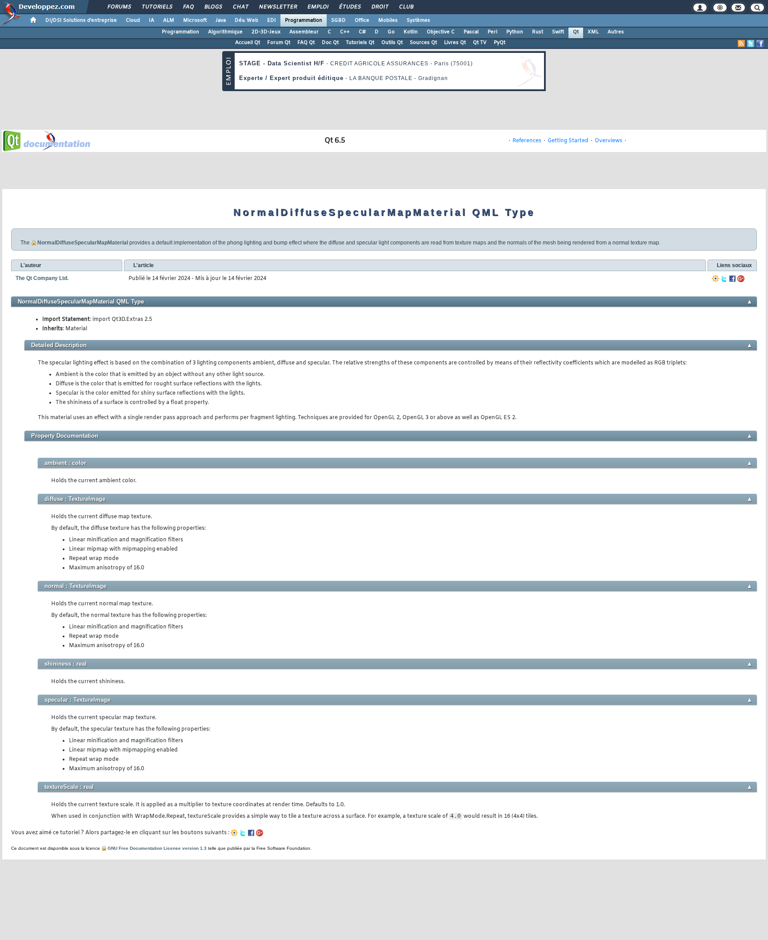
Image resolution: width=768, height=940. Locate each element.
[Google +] (740, 278)
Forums (119, 7)
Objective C (441, 32)
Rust (537, 32)
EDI (271, 20)
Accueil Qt (247, 43)
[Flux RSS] (741, 43)
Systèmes (418, 20)
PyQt (499, 43)
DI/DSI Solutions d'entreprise (81, 20)
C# (362, 32)
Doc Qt (330, 43)
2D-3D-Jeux (266, 32)
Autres (616, 32)
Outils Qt (392, 43)
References (526, 140)
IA (151, 20)
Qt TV (480, 43)
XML (593, 32)
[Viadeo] (715, 278)
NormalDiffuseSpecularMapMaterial (82, 243)
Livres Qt (455, 43)
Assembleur (304, 32)
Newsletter (277, 7)
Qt (576, 32)
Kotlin (411, 32)
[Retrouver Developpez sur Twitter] (750, 43)
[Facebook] (732, 278)
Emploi (317, 7)
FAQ (188, 7)
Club (406, 7)
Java (221, 20)
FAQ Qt (306, 43)
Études (349, 7)
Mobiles (388, 20)
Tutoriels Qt (360, 43)
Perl (492, 32)
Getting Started (568, 140)
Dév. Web (246, 20)
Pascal (471, 32)
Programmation (303, 20)
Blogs (213, 7)
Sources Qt (423, 43)
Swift (558, 32)
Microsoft (195, 20)
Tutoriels (156, 7)
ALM (168, 20)
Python (514, 32)
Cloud (133, 20)
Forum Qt (278, 43)
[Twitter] (724, 278)
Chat (240, 7)
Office (362, 20)
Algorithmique (225, 32)
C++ (345, 32)
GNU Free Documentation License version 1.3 (157, 848)
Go (391, 32)
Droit (379, 7)
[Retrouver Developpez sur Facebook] (760, 43)
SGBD (338, 20)
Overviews (608, 140)
